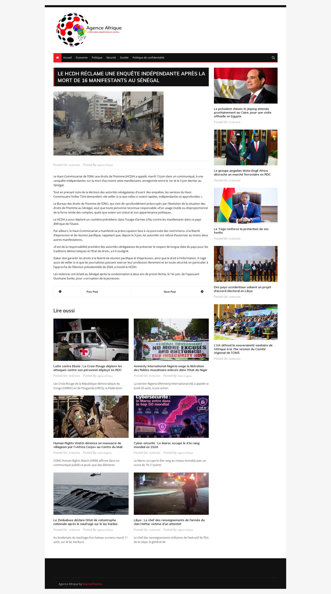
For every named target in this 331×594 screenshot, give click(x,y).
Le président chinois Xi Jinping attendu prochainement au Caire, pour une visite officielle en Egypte (242, 112)
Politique (97, 57)
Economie (82, 57)
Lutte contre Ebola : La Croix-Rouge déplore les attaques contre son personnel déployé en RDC (87, 368)
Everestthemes (92, 584)
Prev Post (92, 291)
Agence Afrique (105, 165)
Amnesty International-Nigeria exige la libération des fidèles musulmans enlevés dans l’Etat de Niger (171, 368)
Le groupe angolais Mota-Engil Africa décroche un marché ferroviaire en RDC (242, 172)
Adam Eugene (185, 375)
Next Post (170, 291)
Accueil (67, 57)
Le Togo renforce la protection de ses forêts (241, 231)
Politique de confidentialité (148, 57)
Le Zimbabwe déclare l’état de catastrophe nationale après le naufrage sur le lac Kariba (85, 522)
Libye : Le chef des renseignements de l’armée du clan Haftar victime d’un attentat (169, 522)
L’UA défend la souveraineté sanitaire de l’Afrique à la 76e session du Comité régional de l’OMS (243, 349)
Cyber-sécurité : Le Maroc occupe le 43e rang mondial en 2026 (166, 445)
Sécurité (111, 57)
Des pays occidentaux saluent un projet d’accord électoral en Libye (242, 289)
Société (124, 57)
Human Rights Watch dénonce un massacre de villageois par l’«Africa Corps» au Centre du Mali (87, 445)
